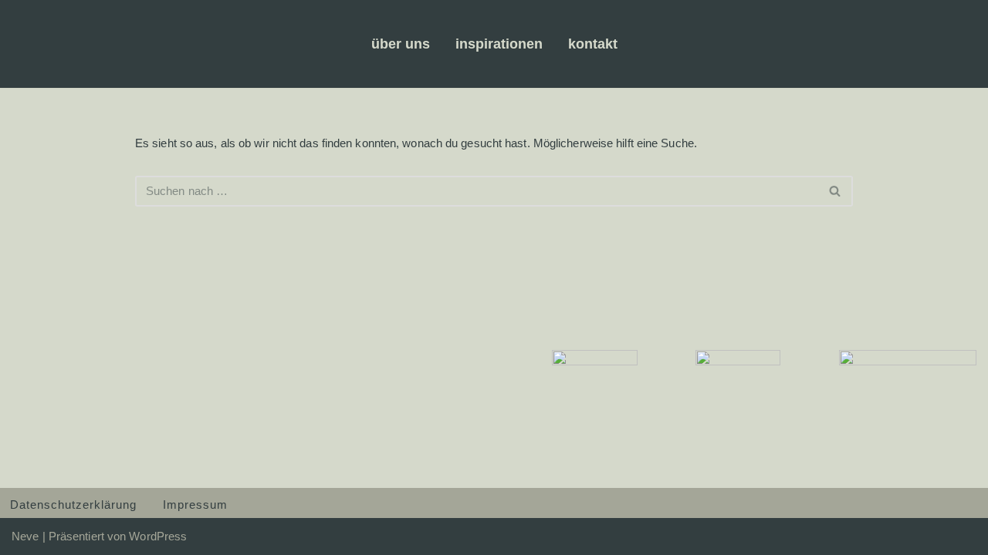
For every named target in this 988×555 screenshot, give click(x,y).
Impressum (195, 504)
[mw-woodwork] (101, 43)
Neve (25, 536)
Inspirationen (499, 44)
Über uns (400, 44)
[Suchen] (835, 191)
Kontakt (593, 44)
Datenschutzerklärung (73, 504)
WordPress (158, 536)
